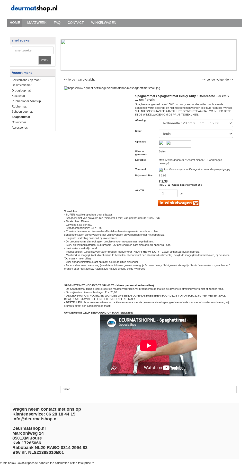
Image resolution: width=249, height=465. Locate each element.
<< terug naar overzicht (79, 79)
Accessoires (20, 127)
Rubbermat (19, 106)
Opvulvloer (19, 122)
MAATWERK (36, 23)
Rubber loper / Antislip (26, 101)
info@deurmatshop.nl (35, 418)
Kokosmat (18, 96)
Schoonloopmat (22, 111)
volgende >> (224, 79)
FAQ (57, 23)
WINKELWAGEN (103, 23)
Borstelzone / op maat (26, 80)
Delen (66, 389)
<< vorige (209, 79)
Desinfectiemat (21, 85)
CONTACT (76, 23)
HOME (15, 23)
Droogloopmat (21, 90)
